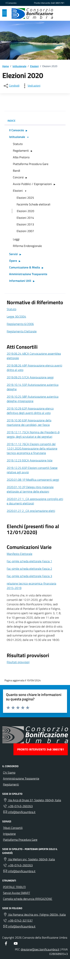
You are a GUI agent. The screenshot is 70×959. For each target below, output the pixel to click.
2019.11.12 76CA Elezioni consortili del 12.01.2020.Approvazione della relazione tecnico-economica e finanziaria (32, 448)
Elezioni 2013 (25, 224)
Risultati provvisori (18, 662)
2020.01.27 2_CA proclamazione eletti (31, 511)
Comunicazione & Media (24, 267)
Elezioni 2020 (25, 211)
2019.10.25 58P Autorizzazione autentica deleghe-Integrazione (32, 398)
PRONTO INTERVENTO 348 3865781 (40, 749)
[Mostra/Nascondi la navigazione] (4, 13)
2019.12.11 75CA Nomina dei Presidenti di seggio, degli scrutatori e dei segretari (33, 434)
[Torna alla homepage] (32, 13)
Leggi (16, 239)
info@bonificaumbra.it (21, 812)
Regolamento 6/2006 (20, 324)
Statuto (18, 144)
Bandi (16, 170)
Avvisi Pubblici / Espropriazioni (32, 184)
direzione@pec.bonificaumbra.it (40, 949)
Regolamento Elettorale (22, 331)
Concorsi (18, 177)
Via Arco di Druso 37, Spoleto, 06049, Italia (34, 800)
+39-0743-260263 (20, 806)
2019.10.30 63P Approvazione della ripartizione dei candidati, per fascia (29, 422)
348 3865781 (57, 3)
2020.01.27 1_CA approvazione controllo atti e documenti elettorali (35, 501)
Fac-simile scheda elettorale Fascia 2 (29, 568)
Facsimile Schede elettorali (33, 204)
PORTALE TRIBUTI (14, 887)
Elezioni (18, 190)
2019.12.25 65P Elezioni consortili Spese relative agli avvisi (32, 470)
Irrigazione (9, 833)
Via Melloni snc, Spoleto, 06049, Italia (31, 859)
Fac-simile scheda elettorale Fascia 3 (29, 576)
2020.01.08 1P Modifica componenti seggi (33, 479)
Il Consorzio (11, 3)
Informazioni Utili (20, 280)
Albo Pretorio (21, 157)
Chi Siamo (9, 772)
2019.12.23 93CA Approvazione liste (29, 460)
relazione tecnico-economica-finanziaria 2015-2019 (31, 585)
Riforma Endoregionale (27, 246)
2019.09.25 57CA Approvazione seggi (30, 377)
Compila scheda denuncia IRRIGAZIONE (27, 899)
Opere (13, 260)
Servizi (13, 254)
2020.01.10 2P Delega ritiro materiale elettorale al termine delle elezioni (30, 489)
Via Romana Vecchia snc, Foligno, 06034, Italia (36, 914)
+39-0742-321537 (20, 920)
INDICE (11, 121)
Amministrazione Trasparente (28, 274)
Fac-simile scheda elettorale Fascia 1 (29, 561)
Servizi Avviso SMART (16, 893)
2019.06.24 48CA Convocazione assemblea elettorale (34, 355)
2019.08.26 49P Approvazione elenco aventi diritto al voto (34, 367)
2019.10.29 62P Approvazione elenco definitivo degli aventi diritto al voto (30, 410)
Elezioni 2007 (25, 231)
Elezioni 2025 (25, 197)
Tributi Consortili (13, 828)
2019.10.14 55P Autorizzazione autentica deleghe (32, 386)
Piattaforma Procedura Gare (30, 164)
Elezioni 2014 (25, 217)
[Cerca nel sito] (60, 13)
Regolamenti (21, 150)
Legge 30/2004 (16, 316)
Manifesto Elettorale (19, 554)
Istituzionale (17, 137)
